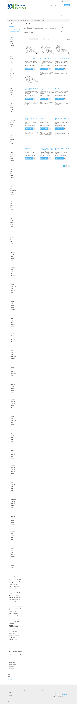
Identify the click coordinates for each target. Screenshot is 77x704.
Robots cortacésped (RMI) (13, 615)
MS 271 (11, 411)
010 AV (11, 43)
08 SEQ (11, 237)
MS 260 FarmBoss (13, 380)
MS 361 (11, 448)
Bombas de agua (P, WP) (13, 659)
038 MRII (12, 147)
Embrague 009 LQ (28, 148)
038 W (11, 154)
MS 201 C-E (12, 320)
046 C (11, 188)
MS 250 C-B (12, 365)
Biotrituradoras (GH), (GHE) (13, 588)
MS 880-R (12, 565)
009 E (11, 35)
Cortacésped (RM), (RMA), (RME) (14, 599)
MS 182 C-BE (12, 294)
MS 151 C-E (12, 256)
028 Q (11, 105)
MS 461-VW (12, 522)
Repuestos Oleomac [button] (38, 15)
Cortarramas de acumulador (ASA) (14, 644)
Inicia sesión (51, 1)
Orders (43, 690)
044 (11, 171)
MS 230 (11, 345)
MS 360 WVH (12, 446)
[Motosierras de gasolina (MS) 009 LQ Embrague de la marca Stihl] (31, 139)
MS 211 (11, 337)
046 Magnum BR (13, 190)
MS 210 (11, 331)
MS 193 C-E (12, 303)
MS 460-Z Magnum (13, 516)
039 (11, 156)
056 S (11, 211)
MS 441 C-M (12, 497)
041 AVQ (11, 162)
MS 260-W (12, 390)
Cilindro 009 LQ (43, 118)
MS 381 (11, 477)
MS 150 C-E (12, 252)
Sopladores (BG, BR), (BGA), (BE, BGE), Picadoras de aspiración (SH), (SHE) (15, 579)
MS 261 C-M (12, 397)
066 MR (11, 224)
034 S (11, 128)
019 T (11, 71)
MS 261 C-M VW (13, 399)
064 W (11, 216)
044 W (11, 175)
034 (11, 126)
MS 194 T (12, 311)
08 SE (11, 235)
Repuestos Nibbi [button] (59, 15)
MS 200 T (12, 316)
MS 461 (11, 518)
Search (25, 689)
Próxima (69, 166)
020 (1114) (12, 73)
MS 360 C (12, 443)
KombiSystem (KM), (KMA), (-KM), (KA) (15, 597)
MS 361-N (12, 456)
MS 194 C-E (12, 309)
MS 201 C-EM (12, 322)
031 (11, 113)
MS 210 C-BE (12, 335)
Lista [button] (69, 39)
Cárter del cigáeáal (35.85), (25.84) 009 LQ (47, 89)
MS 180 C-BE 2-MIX (13, 286)
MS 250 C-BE (12, 367)
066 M (11, 222)
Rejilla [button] (67, 39)
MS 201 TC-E (12, 328)
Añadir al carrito (29, 68)
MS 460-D (12, 509)
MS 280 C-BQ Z (13, 420)
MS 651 (11, 543)
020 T (11, 77)
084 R (11, 241)
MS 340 (11, 437)
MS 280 (11, 414)
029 (11, 111)
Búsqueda (67, 5)
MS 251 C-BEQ (13, 373)
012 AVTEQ (12, 52)
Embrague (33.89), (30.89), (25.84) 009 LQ (62, 119)
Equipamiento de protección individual (15, 604)
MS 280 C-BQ (12, 418)
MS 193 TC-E (12, 307)
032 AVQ (11, 124)
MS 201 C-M (12, 324)
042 (11, 167)
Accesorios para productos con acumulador (14, 576)
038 (11, 141)
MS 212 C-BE (12, 343)
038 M (11, 145)
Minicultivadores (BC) (12, 637)
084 (11, 239)
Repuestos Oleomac (12, 664)
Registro (47, 1)
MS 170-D (12, 269)
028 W (11, 107)
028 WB (11, 109)
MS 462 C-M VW (13, 531)
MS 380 (11, 475)
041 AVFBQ (12, 160)
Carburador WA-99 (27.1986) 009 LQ (46, 59)
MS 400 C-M (12, 484)
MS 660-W (12, 550)
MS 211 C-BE (12, 339)
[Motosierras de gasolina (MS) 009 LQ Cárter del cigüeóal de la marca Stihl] (62, 79)
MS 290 (11, 422)
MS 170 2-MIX (12, 265)
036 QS (11, 135)
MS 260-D (12, 382)
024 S (11, 88)
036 (11, 130)
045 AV (11, 177)
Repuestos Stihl (11, 26)
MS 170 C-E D (12, 267)
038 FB (11, 143)
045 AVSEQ (12, 184)
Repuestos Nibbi (11, 668)
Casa (9, 20)
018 (11, 67)
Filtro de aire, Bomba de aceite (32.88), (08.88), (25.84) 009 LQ (46, 149)
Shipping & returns (12, 690)
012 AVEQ (12, 50)
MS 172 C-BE (12, 275)
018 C (11, 69)
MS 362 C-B (12, 463)
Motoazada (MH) (12, 623)
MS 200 (11, 314)
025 (11, 94)
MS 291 (11, 426)
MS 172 (11, 273)
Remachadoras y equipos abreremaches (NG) (15, 652)
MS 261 (11, 392)
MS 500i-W (12, 535)
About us (10, 695)
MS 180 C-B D (12, 282)
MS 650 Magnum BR (13, 541)
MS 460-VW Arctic (13, 512)
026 (11, 96)
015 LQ (11, 62)
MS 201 (11, 318)
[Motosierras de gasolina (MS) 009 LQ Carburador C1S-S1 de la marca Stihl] (31, 49)
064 (11, 213)
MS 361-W (12, 460)
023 (11, 81)
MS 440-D (12, 488)
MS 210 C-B (12, 333)
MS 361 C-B (12, 450)
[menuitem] (17, 16)
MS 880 (11, 563)
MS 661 (11, 552)
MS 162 (11, 260)
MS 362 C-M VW (13, 467)
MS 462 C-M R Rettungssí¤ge (15, 529)
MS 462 (11, 526)
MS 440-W (12, 492)
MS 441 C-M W (13, 499)
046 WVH (12, 194)
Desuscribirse (60, 696)
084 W (11, 243)
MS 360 (11, 441)
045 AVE (11, 179)
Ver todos (10, 679)
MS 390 (11, 480)
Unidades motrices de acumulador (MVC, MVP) (14, 582)
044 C (11, 173)
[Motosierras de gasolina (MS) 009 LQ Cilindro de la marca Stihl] (47, 109)
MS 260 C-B (12, 377)
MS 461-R (12, 520)
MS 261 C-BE (12, 394)
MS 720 (11, 558)
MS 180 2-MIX (12, 279)
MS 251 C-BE (12, 371)
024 (11, 86)
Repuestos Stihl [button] (17, 15)
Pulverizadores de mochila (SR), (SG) (15, 619)
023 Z (11, 84)
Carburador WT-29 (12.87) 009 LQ (62, 58)
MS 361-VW (12, 458)
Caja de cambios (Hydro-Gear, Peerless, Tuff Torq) (15, 593)
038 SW (11, 152)
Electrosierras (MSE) (13, 571)
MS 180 (11, 277)
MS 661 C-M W (13, 556)
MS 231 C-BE (12, 352)
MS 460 (11, 507)
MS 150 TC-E (12, 254)
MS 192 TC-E (12, 301)
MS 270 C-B (12, 409)
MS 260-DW (12, 384)
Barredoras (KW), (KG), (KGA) (14, 621)
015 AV (11, 54)
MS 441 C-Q (12, 503)
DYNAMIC (10, 674)
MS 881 (11, 567)
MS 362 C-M (12, 465)
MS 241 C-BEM (13, 356)
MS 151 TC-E (12, 258)
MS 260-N (12, 386)
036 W (11, 137)
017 (11, 64)
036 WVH (12, 139)
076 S (11, 233)
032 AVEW (12, 122)
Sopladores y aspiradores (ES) (14, 635)
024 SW (11, 90)
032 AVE (11, 116)
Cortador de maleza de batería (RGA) (15, 646)
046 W (11, 192)
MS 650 (11, 539)
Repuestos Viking (11, 662)
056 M (11, 209)
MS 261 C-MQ (12, 401)
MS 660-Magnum (13, 548)
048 (11, 196)
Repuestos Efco (11, 666)
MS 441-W (12, 505)
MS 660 (11, 546)
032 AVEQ (12, 118)
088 (11, 245)
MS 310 (11, 431)
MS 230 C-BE (12, 348)
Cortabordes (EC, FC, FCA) (13, 639)
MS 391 (11, 482)
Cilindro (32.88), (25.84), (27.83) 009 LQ (31, 119)
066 (11, 218)
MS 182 (11, 292)
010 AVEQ (12, 45)
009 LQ (11, 39)
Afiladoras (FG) (11, 657)
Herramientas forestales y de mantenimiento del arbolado (13, 626)
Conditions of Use (12, 693)
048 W (11, 201)
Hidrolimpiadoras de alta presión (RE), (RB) (15, 609)
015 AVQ (11, 58)
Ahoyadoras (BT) (12, 633)
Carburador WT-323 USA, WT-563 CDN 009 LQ (31, 89)
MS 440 (11, 486)
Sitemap (10, 689)
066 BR (11, 220)
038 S (11, 150)
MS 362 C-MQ (12, 469)
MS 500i (11, 533)
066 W (11, 226)
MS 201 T (12, 326)
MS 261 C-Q (12, 403)
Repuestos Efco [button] (49, 15)
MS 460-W (12, 514)
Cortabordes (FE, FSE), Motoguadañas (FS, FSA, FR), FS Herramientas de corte (15, 629)
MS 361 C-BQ (12, 452)
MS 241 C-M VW (13, 360)
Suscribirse (55, 696)
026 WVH (12, 101)
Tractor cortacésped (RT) (13, 611)
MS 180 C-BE (12, 284)
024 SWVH (12, 92)
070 (11, 228)
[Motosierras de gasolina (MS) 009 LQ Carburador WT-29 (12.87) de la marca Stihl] (62, 49)
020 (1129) (12, 75)
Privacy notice (11, 692)
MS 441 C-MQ (12, 501)
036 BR (11, 133)
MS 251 (11, 369)
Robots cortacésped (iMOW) (13, 613)
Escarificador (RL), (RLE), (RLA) (14, 601)
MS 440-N (12, 490)
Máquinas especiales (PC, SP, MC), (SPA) (15, 617)
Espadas (11, 573)
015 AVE (11, 56)
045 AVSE (12, 182)
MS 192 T (12, 299)
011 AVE (11, 47)
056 (11, 207)
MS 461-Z (12, 524)
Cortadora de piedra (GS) (13, 641)
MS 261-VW (12, 405)
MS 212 (11, 341)
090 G (11, 250)
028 (11, 103)
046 (11, 186)
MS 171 (11, 271)
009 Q (11, 41)
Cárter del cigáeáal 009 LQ (60, 88)
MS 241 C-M (12, 358)
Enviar (64, 694)
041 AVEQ (12, 158)
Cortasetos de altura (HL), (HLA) (14, 586)
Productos (26, 690)
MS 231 (11, 350)
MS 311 (11, 433)
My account (44, 689)
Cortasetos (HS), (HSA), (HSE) (14, 595)
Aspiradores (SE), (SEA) (13, 631)
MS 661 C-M (12, 554)
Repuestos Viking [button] (27, 15)
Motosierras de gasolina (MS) (14, 31)
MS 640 (11, 537)
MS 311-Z (12, 435)
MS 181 (11, 288)
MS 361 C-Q (12, 454)
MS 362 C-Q (12, 471)
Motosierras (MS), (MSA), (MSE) (14, 29)
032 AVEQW (12, 120)
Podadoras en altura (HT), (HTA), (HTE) (15, 606)
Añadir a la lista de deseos (34, 69)
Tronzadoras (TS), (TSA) (13, 584)
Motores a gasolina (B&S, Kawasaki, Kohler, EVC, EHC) (15, 590)
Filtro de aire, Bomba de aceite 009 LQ (62, 149)
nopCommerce (16, 701)
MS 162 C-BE (12, 262)
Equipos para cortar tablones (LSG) (15, 654)
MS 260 (11, 375)
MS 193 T (12, 305)
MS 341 (11, 439)
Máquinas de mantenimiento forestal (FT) (15, 649)
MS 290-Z (12, 424)
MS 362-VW (12, 473)
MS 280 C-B (12, 416)
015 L (11, 60)
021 (11, 79)
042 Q (11, 169)
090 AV (11, 248)
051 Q (11, 205)
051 (11, 203)
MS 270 (11, 407)
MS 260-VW (12, 388)
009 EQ (11, 37)
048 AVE (11, 199)
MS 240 (11, 354)
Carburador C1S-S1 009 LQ (30, 58)
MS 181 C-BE (12, 290)
